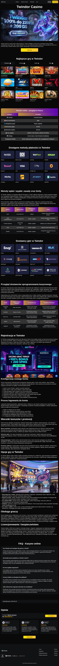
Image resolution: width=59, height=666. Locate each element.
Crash (36, 63)
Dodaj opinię (51, 615)
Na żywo (21, 63)
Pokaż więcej (29, 637)
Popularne (7, 63)
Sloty (50, 63)
